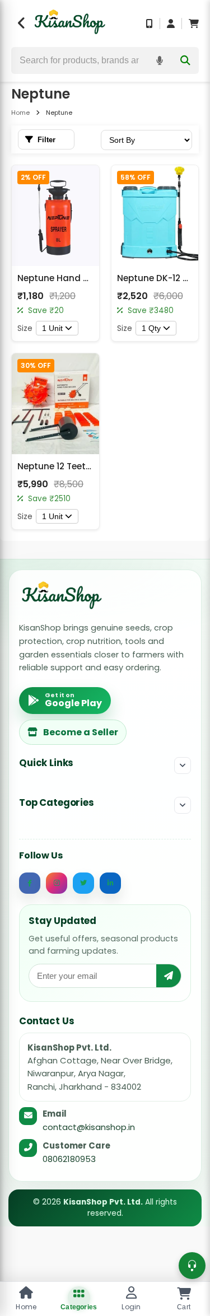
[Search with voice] (159, 60)
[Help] (192, 1265)
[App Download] (149, 23)
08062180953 (69, 1159)
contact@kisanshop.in (89, 1127)
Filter (46, 140)
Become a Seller (80, 732)
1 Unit (52, 328)
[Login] (171, 23)
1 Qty (151, 328)
